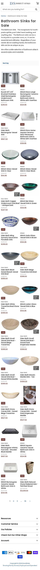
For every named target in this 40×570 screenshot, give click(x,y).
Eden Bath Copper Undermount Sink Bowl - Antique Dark (10, 203)
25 (25, 501)
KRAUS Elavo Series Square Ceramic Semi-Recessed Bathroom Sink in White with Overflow (28, 134)
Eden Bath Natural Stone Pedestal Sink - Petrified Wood (29, 484)
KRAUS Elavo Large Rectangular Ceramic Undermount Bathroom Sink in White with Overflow (29, 96)
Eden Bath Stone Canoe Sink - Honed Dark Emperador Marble (28, 412)
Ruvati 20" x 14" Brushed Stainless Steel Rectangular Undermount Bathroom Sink (8, 96)
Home (3, 16)
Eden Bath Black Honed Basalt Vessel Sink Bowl (9, 272)
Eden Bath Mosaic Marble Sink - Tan (27, 376)
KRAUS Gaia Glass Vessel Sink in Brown (28, 236)
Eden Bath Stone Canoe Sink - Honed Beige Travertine (9, 411)
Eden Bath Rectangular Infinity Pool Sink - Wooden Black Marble (9, 448)
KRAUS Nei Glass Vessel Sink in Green (28, 202)
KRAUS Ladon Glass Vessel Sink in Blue (28, 305)
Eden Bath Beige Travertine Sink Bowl (28, 271)
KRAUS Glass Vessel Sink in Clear (9, 170)
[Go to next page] (29, 501)
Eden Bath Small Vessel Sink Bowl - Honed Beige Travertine (8, 341)
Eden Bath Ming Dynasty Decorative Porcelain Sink (9, 237)
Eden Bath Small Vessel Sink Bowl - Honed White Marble (9, 377)
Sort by (6, 63)
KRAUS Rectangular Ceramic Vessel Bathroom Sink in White (9, 485)
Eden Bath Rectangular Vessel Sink (9, 132)
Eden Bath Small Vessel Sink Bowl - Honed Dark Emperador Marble (28, 341)
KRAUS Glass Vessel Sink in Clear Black (28, 170)
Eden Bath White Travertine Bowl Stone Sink (10, 306)
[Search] (36, 9)
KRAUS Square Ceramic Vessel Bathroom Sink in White (27, 448)
